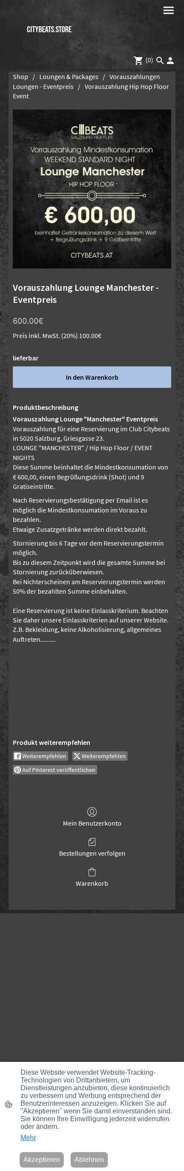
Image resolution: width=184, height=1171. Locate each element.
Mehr (28, 1137)
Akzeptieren (42, 1159)
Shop (20, 76)
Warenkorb (92, 883)
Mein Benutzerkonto (92, 823)
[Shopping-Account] (170, 60)
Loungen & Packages (68, 76)
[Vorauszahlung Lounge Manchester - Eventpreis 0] (92, 189)
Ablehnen (89, 1159)
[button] (160, 60)
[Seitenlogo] (49, 44)
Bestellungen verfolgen (92, 853)
